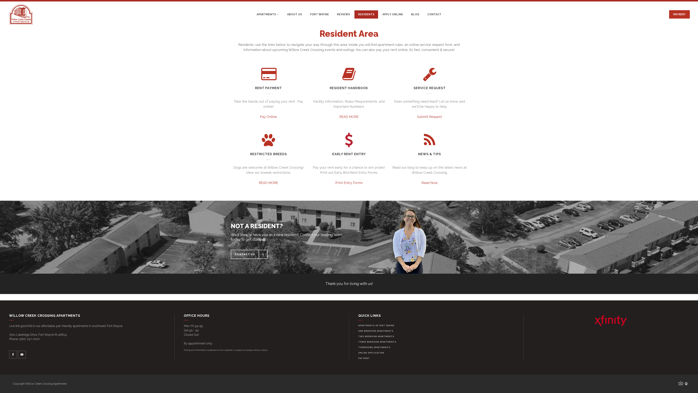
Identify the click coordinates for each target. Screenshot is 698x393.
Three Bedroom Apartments (377, 342)
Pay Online (268, 117)
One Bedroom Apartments (375, 331)
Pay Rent (364, 358)
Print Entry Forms (349, 183)
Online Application (371, 353)
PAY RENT (679, 14)
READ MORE (349, 117)
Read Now (430, 183)
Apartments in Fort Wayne (376, 325)
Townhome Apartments (374, 347)
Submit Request (429, 117)
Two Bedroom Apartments (376, 336)
